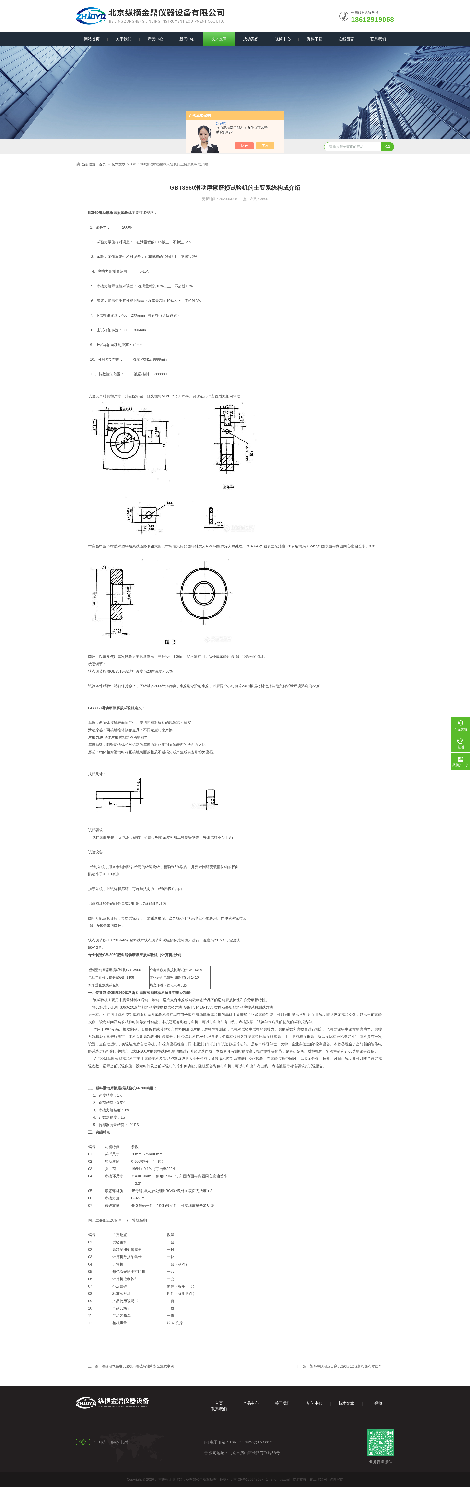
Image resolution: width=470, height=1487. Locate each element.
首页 (102, 164)
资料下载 (314, 39)
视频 (378, 1403)
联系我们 (378, 39)
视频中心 (283, 39)
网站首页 (92, 39)
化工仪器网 (318, 1479)
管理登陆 (336, 1479)
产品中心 (155, 39)
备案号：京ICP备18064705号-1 (244, 1479)
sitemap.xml (280, 1479)
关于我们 (123, 39)
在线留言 (346, 39)
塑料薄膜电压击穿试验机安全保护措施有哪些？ (346, 1366)
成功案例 (251, 39)
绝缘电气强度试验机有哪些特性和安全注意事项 (138, 1366)
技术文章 (219, 39)
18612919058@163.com (250, 1442)
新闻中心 (187, 39)
